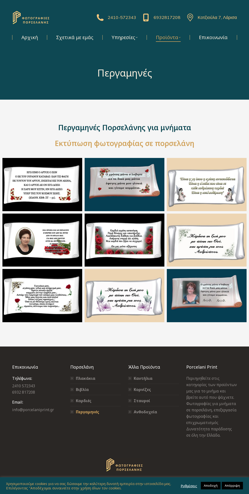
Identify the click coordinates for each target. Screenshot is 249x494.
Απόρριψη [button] (232, 485)
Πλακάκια (85, 378)
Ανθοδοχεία (145, 412)
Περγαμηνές (87, 412)
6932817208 (167, 17)
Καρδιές (83, 400)
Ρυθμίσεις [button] (189, 486)
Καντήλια (143, 378)
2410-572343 (122, 17)
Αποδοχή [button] (211, 485)
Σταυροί (142, 400)
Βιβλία (82, 389)
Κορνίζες (142, 389)
